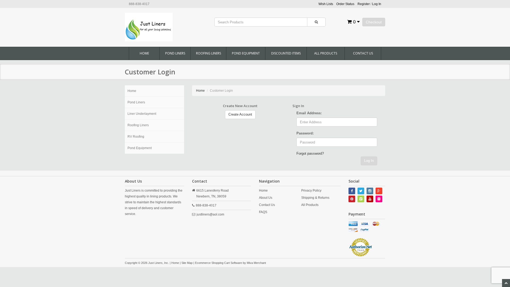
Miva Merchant (256, 262)
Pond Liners (175, 53)
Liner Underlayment (142, 114)
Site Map (187, 262)
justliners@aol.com (210, 214)
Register (364, 4)
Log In (369, 161)
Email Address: (309, 113)
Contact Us (363, 53)
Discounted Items (286, 53)
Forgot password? (310, 153)
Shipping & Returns (315, 198)
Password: (305, 133)
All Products (325, 53)
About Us (265, 198)
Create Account (240, 114)
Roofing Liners (208, 53)
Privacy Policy (311, 190)
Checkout (374, 22)
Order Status (345, 4)
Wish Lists (325, 4)
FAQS (263, 212)
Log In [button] (376, 4)
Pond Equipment (246, 53)
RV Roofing (136, 136)
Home (144, 53)
